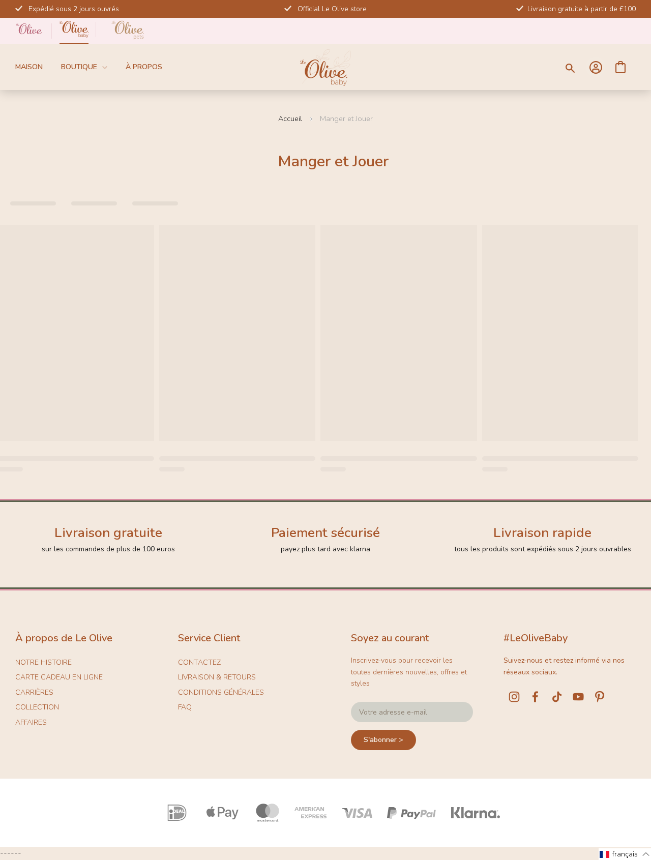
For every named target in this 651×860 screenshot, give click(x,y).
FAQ (185, 707)
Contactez (199, 662)
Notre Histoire (43, 662)
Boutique (79, 67)
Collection (37, 707)
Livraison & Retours (217, 677)
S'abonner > (383, 740)
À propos (144, 67)
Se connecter (595, 67)
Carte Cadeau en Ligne (59, 677)
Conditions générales (221, 692)
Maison (29, 67)
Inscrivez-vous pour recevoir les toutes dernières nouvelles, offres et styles (409, 672)
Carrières (34, 692)
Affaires (31, 722)
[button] (625, 854)
